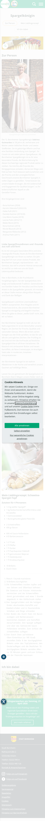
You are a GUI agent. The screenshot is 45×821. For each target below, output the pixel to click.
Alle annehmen (22, 425)
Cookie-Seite (27, 406)
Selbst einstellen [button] (22, 430)
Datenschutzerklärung (25, 403)
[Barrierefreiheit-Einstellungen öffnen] (3, 701)
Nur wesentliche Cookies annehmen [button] (22, 437)
